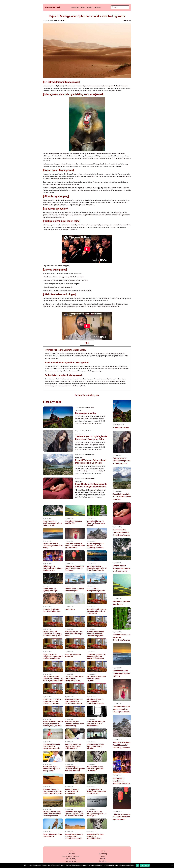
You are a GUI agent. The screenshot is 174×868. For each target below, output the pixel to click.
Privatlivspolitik (145, 865)
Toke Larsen (90, 407)
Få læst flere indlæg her (87, 395)
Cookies (89, 7)
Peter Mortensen (59, 20)
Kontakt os (97, 7)
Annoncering (75, 7)
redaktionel (127, 20)
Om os (83, 7)
